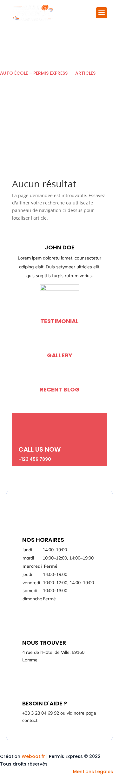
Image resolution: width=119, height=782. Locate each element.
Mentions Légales (93, 771)
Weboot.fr (33, 756)
